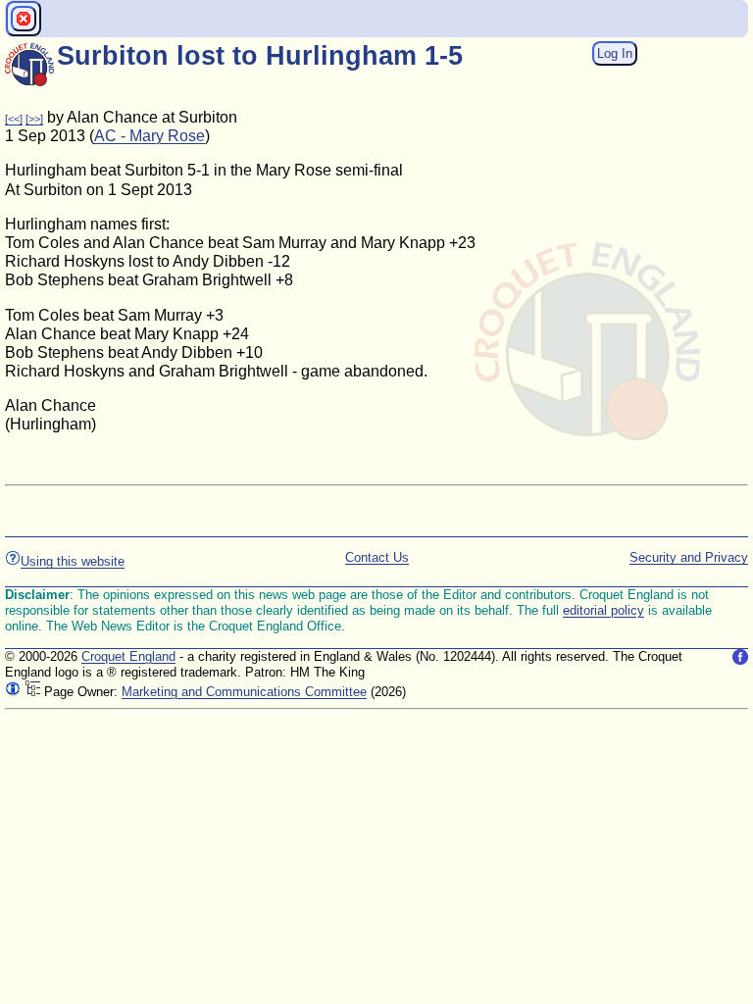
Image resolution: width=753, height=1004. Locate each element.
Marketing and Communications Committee (244, 691)
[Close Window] (23, 18)
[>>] (34, 119)
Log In (614, 53)
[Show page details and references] (13, 691)
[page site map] (32, 691)
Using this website (73, 561)
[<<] (14, 119)
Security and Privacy (688, 557)
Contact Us (377, 557)
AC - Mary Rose (149, 135)
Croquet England (128, 656)
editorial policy (603, 610)
